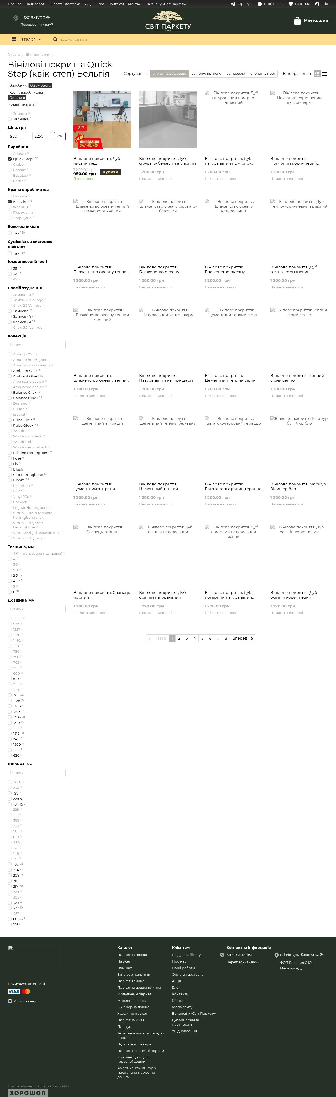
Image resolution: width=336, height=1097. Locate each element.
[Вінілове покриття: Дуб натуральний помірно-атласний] (233, 119)
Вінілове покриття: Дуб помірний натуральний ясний (228, 597)
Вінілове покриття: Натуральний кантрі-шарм (166, 378)
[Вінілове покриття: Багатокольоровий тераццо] (233, 445)
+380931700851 (36, 17)
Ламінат (124, 968)
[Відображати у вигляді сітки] (317, 73)
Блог (100, 4)
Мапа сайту (182, 1007)
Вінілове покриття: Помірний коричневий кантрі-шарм (293, 163)
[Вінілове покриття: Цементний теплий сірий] (233, 336)
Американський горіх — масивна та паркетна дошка (138, 1072)
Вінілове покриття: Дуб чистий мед (97, 161)
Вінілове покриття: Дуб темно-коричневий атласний (293, 271)
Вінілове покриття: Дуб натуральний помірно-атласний (228, 163)
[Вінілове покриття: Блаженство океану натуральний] (233, 228)
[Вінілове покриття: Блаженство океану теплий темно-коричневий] (102, 228)
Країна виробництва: (26, 92)
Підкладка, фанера (134, 1044)
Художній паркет (132, 1013)
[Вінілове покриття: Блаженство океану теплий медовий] (102, 336)
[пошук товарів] (55, 39)
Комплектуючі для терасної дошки (133, 1059)
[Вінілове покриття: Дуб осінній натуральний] (168, 553)
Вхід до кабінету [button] (186, 955)
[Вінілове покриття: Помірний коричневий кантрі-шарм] (299, 119)
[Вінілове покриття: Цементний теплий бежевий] (168, 445)
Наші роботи (35, 4)
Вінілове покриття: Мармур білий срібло (298, 486)
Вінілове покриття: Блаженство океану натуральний (225, 271)
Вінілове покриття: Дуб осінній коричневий (293, 595)
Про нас (14, 4)
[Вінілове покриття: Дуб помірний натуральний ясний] (233, 553)
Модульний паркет (134, 994)
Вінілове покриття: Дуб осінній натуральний (162, 595)
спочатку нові (262, 73)
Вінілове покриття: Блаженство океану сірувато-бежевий (159, 271)
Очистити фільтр (22, 105)
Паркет (123, 961)
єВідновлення (184, 1031)
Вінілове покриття (133, 974)
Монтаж (134, 4)
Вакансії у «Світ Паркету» (166, 4)
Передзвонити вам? (36, 24)
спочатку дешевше (169, 73)
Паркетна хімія (130, 1020)
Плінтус (124, 1026)
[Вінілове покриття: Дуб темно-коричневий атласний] (299, 228)
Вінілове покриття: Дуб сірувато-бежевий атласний (167, 161)
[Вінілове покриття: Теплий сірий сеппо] (299, 336)
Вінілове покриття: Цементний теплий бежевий (158, 489)
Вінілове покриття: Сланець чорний (102, 595)
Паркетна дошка (132, 955)
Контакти (116, 4)
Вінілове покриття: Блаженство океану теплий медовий (101, 380)
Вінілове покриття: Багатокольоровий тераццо (233, 486)
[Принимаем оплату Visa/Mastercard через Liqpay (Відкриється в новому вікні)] (19, 991)
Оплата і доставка (65, 4)
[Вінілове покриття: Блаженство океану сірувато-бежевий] (168, 228)
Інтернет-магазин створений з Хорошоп (38, 1086)
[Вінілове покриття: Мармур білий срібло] (299, 445)
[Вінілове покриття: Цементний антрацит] (102, 445)
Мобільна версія (26, 1001)
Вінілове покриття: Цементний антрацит (95, 486)
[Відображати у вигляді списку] (324, 73)
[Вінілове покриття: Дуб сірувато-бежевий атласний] (168, 119)
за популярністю (206, 73)
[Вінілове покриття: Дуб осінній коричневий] (299, 553)
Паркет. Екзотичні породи (140, 1051)
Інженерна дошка (133, 1007)
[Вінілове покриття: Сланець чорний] (102, 553)
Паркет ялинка (130, 981)
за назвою (236, 73)
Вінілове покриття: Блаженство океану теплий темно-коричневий (101, 271)
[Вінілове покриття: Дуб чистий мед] (102, 119)
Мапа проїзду (291, 968)
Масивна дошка (131, 1000)
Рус (248, 4)
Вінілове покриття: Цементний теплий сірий (230, 378)
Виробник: (18, 85)
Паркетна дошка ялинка (139, 987)
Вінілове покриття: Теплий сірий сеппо (297, 378)
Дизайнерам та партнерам (185, 1022)
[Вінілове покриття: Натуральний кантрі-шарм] (168, 336)
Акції (88, 4)
